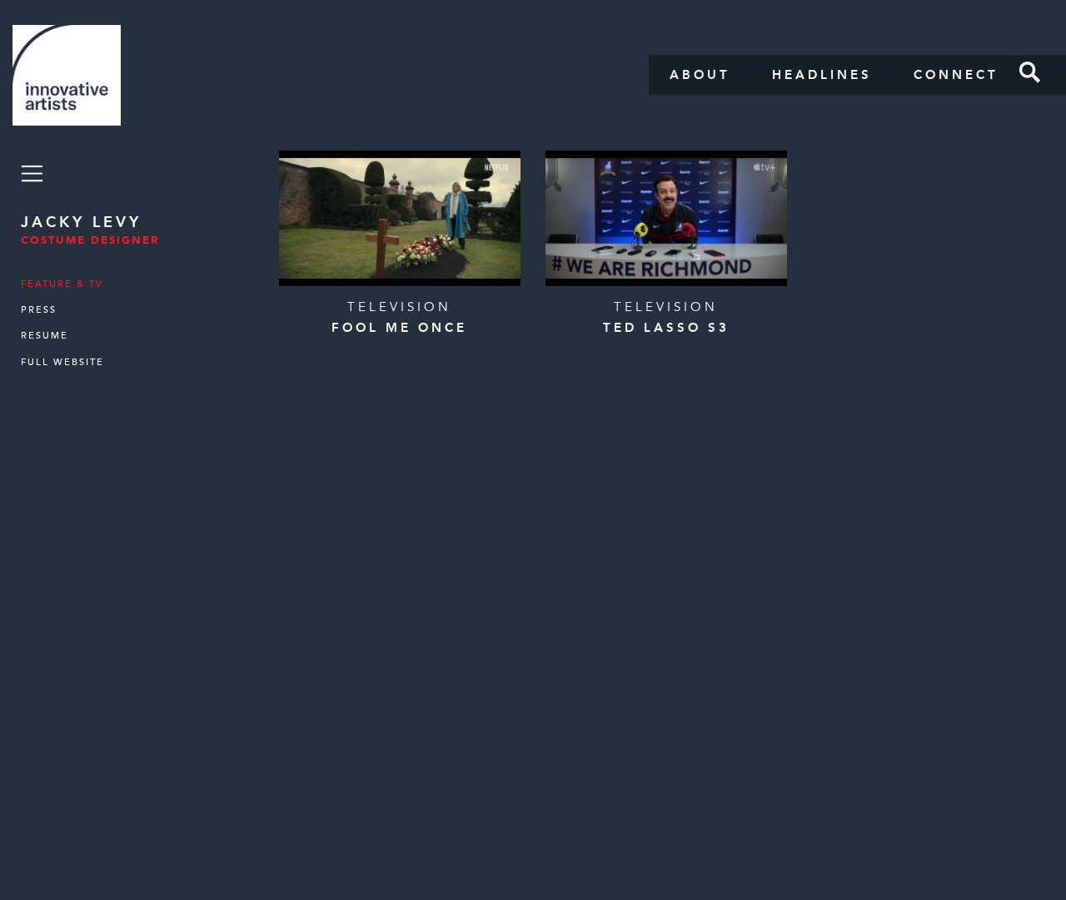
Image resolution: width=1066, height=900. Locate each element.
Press (39, 310)
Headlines (822, 75)
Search (1030, 72)
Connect (956, 75)
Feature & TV (62, 284)
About (700, 75)
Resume (44, 335)
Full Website (62, 362)
